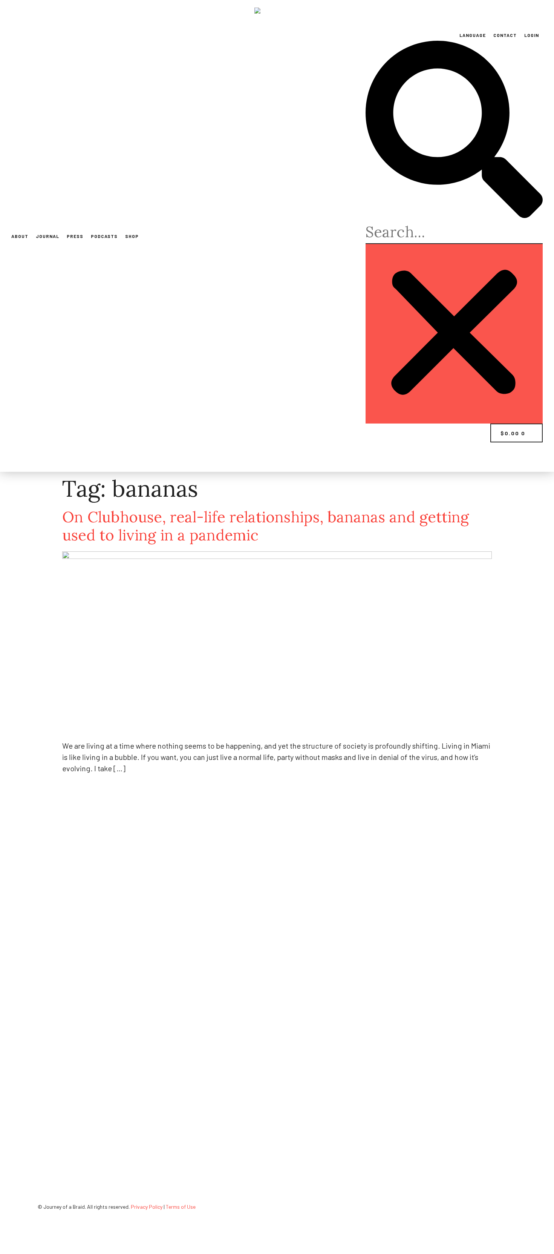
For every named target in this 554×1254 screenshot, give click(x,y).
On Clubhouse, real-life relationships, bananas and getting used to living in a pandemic (265, 526)
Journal (47, 236)
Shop (132, 236)
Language (472, 35)
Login (531, 35)
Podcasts (104, 236)
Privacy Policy (146, 1206)
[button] (454, 131)
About (19, 236)
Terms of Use (181, 1206)
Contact (505, 35)
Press (75, 236)
